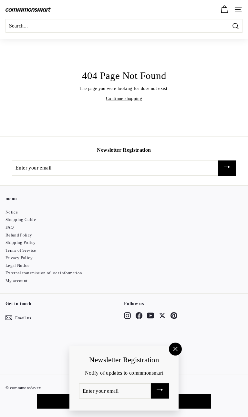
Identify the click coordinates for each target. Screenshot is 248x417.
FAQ (9, 227)
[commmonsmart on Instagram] (127, 315)
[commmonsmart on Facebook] (139, 315)
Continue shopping (124, 98)
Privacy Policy (19, 257)
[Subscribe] (227, 168)
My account (16, 280)
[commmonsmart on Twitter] (162, 315)
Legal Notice (17, 265)
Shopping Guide (20, 219)
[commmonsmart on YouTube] (150, 315)
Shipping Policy (20, 242)
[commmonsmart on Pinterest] (173, 315)
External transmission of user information (43, 272)
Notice (11, 212)
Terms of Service (20, 250)
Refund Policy (18, 235)
